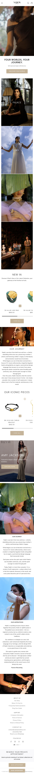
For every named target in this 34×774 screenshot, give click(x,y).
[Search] (28, 3)
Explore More (10, 466)
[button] (17, 744)
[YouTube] (19, 741)
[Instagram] (15, 741)
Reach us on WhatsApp (17, 734)
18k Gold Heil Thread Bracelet (11, 421)
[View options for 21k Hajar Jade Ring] (20, 306)
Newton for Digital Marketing (25, 771)
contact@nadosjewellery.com (17, 729)
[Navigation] (2, 3)
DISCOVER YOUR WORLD (17, 71)
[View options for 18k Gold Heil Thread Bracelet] (20, 416)
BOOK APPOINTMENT (17, 770)
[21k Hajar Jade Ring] (11, 297)
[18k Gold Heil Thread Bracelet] (11, 407)
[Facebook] (11, 741)
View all (17, 321)
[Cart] (32, 3)
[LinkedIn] (23, 741)
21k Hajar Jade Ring (11, 310)
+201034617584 (17, 732)
